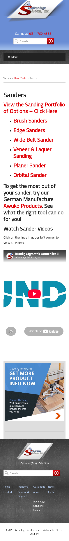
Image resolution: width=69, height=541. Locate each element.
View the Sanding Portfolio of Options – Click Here (34, 107)
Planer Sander (29, 165)
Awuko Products (22, 205)
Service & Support (23, 494)
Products (8, 492)
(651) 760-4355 (40, 33)
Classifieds (39, 486)
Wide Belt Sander (33, 139)
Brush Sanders (30, 120)
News (51, 486)
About (36, 492)
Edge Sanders (29, 130)
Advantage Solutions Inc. (34, 15)
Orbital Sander (30, 175)
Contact (52, 492)
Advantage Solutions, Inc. (28, 530)
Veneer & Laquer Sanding (32, 152)
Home (6, 486)
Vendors (23, 486)
